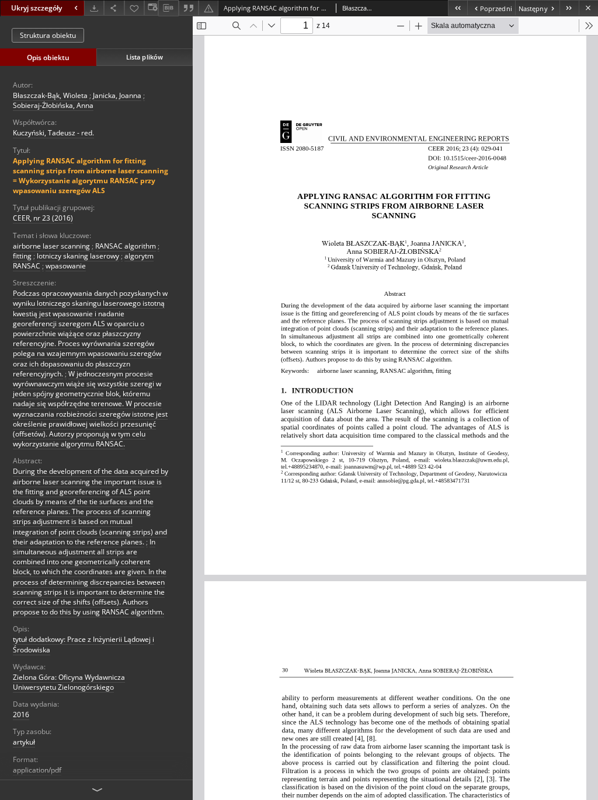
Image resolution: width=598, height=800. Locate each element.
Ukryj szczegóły (36, 8)
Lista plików (144, 57)
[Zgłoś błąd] (208, 8)
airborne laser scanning (51, 246)
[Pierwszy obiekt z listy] (457, 8)
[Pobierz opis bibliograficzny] (168, 8)
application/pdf (37, 770)
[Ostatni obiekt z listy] (569, 8)
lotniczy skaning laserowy (78, 256)
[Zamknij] (588, 8)
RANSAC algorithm (125, 246)
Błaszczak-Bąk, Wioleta (50, 95)
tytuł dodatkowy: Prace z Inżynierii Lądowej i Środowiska (83, 644)
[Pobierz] (94, 8)
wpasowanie (66, 266)
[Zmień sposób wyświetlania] (151, 8)
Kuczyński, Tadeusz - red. (53, 133)
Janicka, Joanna (117, 95)
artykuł (24, 742)
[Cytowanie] (189, 8)
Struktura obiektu (48, 35)
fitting (22, 256)
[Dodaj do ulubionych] (134, 8)
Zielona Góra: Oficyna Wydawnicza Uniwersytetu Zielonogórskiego (69, 682)
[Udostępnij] (114, 8)
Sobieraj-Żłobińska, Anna (53, 105)
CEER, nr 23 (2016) (43, 218)
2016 (21, 714)
